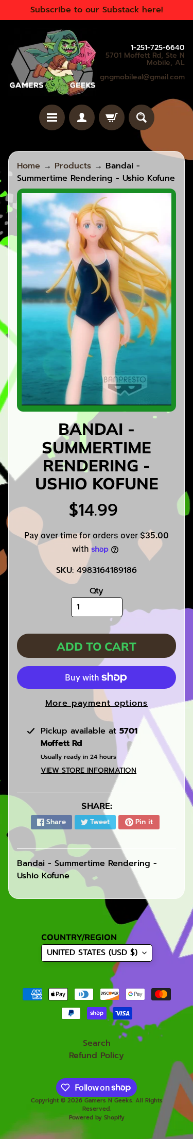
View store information (88, 770)
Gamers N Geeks (108, 1100)
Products (73, 166)
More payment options (96, 703)
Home (28, 166)
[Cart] (112, 117)
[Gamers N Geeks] (52, 62)
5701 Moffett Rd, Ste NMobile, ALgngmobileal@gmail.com (142, 66)
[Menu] (52, 117)
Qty (96, 591)
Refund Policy (96, 1055)
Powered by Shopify (97, 1117)
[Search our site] (141, 117)
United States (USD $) (92, 952)
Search (97, 1043)
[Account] (82, 117)
